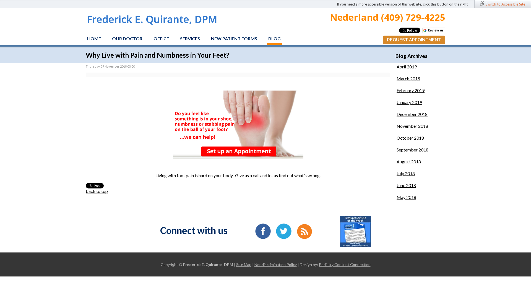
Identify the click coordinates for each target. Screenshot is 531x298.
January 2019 (409, 102)
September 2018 (412, 149)
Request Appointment (414, 39)
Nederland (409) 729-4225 (387, 17)
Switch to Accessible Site (505, 4)
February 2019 (411, 90)
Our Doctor (127, 38)
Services (190, 38)
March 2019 (408, 78)
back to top (97, 191)
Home (94, 38)
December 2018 (412, 114)
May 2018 (406, 197)
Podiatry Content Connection (345, 264)
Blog (274, 38)
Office (161, 38)
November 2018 (412, 126)
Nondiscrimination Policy (275, 264)
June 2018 (406, 185)
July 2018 (406, 173)
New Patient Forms (234, 38)
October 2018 (410, 137)
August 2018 (409, 161)
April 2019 (407, 66)
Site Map (243, 264)
